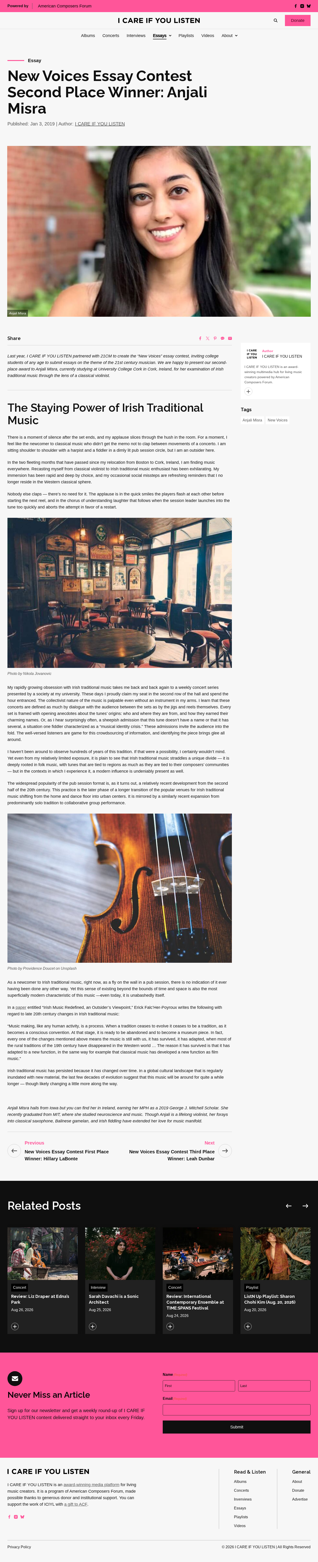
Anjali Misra (252, 420)
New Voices (278, 420)
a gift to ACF (75, 1504)
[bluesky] (309, 6)
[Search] (275, 20)
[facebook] (296, 6)
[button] (298, 20)
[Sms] (222, 338)
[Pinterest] (215, 338)
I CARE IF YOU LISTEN (100, 123)
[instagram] (302, 6)
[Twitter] (208, 338)
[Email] (230, 338)
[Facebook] (200, 338)
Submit (236, 1427)
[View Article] (42, 1280)
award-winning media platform (91, 1484)
